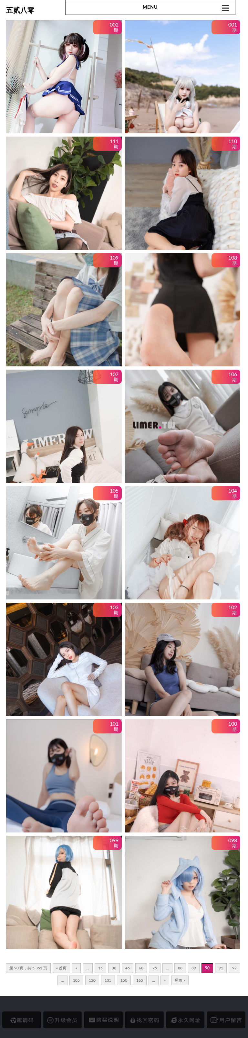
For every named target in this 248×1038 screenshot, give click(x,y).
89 (193, 968)
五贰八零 (20, 10)
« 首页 (61, 968)
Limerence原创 (38, 231)
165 (139, 980)
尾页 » (180, 980)
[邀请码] (21, 1019)
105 (76, 980)
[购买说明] (103, 1019)
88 (180, 968)
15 (100, 968)
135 (108, 980)
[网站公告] (226, 1019)
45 (127, 968)
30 (114, 968)
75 (154, 968)
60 (141, 968)
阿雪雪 (29, 114)
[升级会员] (62, 1019)
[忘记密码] (144, 1019)
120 (92, 980)
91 (221, 968)
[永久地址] (185, 1019)
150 (123, 980)
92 (234, 968)
